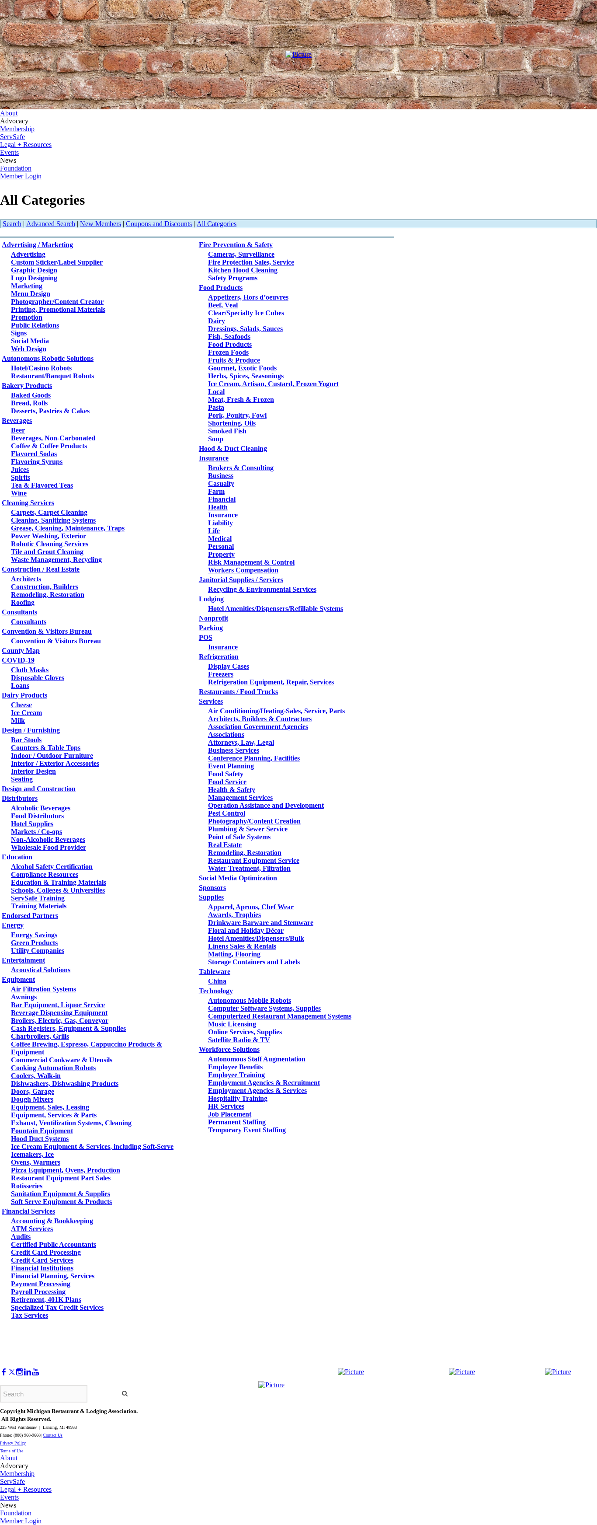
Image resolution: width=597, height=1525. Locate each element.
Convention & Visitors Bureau (47, 631)
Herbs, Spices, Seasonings (246, 376)
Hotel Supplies (32, 823)
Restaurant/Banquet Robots (52, 376)
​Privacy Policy (13, 1443)
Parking (211, 628)
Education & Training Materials (58, 882)
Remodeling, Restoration (47, 594)
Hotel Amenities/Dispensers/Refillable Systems (275, 608)
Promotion (26, 317)
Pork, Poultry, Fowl (237, 415)
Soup (215, 439)
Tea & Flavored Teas (42, 485)
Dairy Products (24, 695)
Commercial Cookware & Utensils (61, 1060)
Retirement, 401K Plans (46, 1299)
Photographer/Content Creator (57, 301)
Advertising (28, 254)
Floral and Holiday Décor (246, 930)
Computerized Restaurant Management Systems (279, 1016)
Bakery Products (27, 385)
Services (211, 701)
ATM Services (32, 1228)
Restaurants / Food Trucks (238, 691)
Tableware (214, 971)
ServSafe (12, 136)
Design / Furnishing (31, 730)
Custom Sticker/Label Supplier (57, 262)
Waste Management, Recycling (56, 559)
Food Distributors (37, 816)
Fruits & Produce (234, 360)
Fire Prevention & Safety (236, 244)
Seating (22, 779)
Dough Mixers (32, 1099)
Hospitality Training (237, 1098)
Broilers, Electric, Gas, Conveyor (59, 1020)
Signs (19, 333)
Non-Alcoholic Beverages (48, 839)
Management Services (240, 797)
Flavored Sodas (34, 453)
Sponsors (212, 887)
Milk (18, 720)
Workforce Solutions (229, 1049)
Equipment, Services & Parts (54, 1115)
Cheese (21, 704)
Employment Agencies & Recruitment (264, 1082)
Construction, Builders (44, 586)
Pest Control (226, 813)
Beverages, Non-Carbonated (53, 438)
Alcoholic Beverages (40, 808)
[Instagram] (19, 1372)
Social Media (30, 341)
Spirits (20, 477)
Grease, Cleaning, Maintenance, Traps (68, 528)
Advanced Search (50, 223)
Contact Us (52, 1435)
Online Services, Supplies (245, 1032)
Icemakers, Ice (32, 1154)
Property (221, 554)
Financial (222, 499)
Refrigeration (219, 656)
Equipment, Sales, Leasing (50, 1107)
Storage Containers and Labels (254, 962)
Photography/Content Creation (254, 821)
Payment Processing (40, 1284)
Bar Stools (26, 739)
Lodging (211, 599)
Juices (20, 469)
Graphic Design (34, 270)
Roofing (23, 602)
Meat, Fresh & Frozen (241, 399)
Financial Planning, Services (52, 1276)
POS (205, 637)
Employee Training (236, 1074)
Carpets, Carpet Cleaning (49, 512)
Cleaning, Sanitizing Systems (53, 520)
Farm (216, 491)
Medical (220, 538)
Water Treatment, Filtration (249, 868)
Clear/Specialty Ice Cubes (246, 313)
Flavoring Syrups (36, 461)
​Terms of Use (11, 1450)
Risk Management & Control (251, 562)
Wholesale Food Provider (48, 847)
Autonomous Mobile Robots (249, 1000)
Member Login (21, 176)
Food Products (221, 287)
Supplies (211, 897)
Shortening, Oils (232, 423)
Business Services (233, 750)
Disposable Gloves (37, 677)
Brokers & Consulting (241, 467)
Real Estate (225, 844)
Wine (19, 493)
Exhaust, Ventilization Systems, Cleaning (71, 1123)
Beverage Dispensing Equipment (59, 1012)
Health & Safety (231, 789)
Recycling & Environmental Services (262, 589)
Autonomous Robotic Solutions (48, 358)
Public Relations (35, 325)
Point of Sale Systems (239, 837)
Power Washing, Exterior (48, 536)
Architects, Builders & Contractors (260, 718)
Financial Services (28, 1211)
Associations (226, 734)
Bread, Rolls (29, 403)
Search (12, 223)
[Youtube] (35, 1372)
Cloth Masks (30, 670)
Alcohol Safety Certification (52, 866)
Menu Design (30, 293)
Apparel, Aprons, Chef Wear (251, 907)
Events (9, 152)
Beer (18, 430)
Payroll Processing (38, 1291)
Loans (20, 685)
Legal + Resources (26, 144)
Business (220, 475)
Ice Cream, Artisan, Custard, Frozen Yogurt (273, 383)
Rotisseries (26, 1186)
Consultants (19, 612)
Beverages (17, 420)
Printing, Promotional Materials (58, 309)
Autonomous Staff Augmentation (256, 1059)
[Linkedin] (27, 1372)
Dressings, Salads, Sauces (245, 328)
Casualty (221, 483)
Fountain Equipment (42, 1130)
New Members (100, 223)
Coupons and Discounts (159, 223)
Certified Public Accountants (53, 1244)
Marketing (26, 286)
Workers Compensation (243, 570)
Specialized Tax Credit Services (57, 1307)
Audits (21, 1236)
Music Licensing (232, 1024)
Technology (216, 991)
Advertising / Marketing (37, 244)
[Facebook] (3, 1372)
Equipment (18, 979)
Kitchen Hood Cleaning (243, 270)
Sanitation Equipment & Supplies (60, 1193)
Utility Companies (37, 950)
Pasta (216, 407)
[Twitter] (11, 1372)
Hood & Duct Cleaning (233, 448)
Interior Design (33, 771)
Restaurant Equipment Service (253, 860)
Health (218, 507)
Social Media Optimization (238, 878)
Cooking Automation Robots (53, 1067)
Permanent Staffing (237, 1122)
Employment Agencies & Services (257, 1090)
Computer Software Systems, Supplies (264, 1008)
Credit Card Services (42, 1260)
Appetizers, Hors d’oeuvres (248, 297)
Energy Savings (34, 935)
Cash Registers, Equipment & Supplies (68, 1028)
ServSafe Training (38, 898)
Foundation (15, 168)
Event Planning (231, 766)
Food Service (227, 781)
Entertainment (23, 960)
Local (216, 391)
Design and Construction (39, 788)
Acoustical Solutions (40, 970)
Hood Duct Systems (40, 1138)
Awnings (24, 997)
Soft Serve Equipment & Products (61, 1201)
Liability (220, 523)
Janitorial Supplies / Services (241, 579)
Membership (17, 129)
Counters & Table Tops (45, 747)
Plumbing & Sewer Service (248, 829)
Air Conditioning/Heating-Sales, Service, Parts (276, 711)
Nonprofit (213, 618)
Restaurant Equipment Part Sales (61, 1178)
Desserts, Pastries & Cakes (50, 411)
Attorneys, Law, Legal (241, 742)
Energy (13, 925)
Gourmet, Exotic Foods (242, 368)
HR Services (226, 1106)
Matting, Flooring (234, 954)
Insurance (214, 458)
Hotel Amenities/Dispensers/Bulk (256, 938)
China (217, 981)
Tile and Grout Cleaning (47, 551)
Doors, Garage (32, 1091)
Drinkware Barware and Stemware (260, 922)
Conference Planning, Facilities (254, 758)
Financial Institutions (42, 1268)
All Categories (216, 223)
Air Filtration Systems (43, 989)
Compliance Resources (44, 874)
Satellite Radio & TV (239, 1039)
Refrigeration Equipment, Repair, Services (271, 682)
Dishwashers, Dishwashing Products (64, 1083)
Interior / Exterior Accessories (55, 763)
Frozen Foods (228, 352)
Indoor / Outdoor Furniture (52, 755)
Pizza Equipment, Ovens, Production (65, 1170)
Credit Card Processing (46, 1252)
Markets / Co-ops (36, 831)
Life (214, 530)
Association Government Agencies (258, 726)
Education (17, 857)
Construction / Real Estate (41, 569)
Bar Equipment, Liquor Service (58, 1005)
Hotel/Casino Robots (41, 368)
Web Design (28, 348)
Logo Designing (34, 278)
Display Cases (228, 666)
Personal (221, 546)
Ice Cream (26, 712)
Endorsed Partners (30, 915)
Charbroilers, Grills (40, 1036)
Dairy (216, 321)
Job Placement (229, 1114)
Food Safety (225, 774)
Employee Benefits (235, 1067)
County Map (21, 650)
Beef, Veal (223, 305)
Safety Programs (232, 278)
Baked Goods (31, 395)
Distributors (20, 798)
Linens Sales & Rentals (242, 946)
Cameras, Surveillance (241, 254)
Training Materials (38, 906)
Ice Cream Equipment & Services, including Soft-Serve (92, 1146)
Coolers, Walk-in (36, 1075)
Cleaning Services (28, 502)
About (8, 113)
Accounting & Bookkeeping (52, 1221)
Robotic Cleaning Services (49, 544)
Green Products (34, 942)
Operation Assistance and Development (266, 805)
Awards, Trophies (234, 914)
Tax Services (29, 1315)
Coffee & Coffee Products (49, 446)
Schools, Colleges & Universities (58, 890)
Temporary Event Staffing (247, 1130)
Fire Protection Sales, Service (251, 262)
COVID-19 (18, 660)
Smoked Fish (227, 431)
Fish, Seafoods (229, 336)
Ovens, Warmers (35, 1162)
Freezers (220, 674)
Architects (26, 579)
